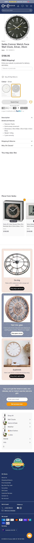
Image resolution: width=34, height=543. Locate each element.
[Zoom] (27, 37)
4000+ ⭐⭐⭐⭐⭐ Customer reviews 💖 (17, 1)
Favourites (5, 488)
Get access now (16, 404)
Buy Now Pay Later (7, 485)
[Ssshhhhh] (17, 353)
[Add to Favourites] (30, 102)
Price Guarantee (6, 482)
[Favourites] (22, 6)
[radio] (6, 90)
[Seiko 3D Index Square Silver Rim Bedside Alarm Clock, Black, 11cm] (13, 217)
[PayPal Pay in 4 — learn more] (19, 111)
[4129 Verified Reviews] (18, 470)
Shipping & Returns (7, 480)
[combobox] (17, 10)
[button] (29, 535)
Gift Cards (4, 490)
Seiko (13, 196)
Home (3, 41)
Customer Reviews (7, 493)
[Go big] (17, 264)
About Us (4, 477)
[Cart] (27, 6)
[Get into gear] (17, 308)
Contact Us (5, 495)
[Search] (30, 10)
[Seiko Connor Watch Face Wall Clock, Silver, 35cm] (13, 173)
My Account (5, 498)
